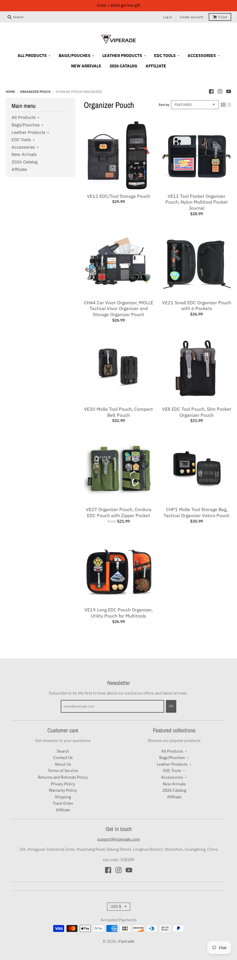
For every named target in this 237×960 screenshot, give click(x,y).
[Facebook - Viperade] (211, 91)
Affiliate (19, 169)
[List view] (229, 104)
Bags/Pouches (26, 125)
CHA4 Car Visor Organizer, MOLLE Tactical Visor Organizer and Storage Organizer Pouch (118, 309)
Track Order (63, 803)
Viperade (126, 941)
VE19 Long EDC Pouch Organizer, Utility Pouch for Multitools (118, 613)
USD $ (115, 906)
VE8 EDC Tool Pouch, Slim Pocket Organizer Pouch (196, 412)
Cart (222, 17)
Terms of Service (63, 770)
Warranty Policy (63, 790)
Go (171, 706)
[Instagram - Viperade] (220, 91)
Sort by (164, 105)
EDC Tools (21, 139)
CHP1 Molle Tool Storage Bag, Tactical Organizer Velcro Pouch (196, 512)
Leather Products (28, 132)
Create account (191, 17)
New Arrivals (24, 154)
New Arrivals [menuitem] (86, 66)
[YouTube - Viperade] (228, 91)
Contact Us (63, 757)
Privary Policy (63, 783)
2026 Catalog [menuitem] (123, 66)
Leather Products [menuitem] (122, 55)
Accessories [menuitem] (202, 55)
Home (10, 92)
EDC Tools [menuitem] (165, 55)
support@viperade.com (118, 839)
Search (63, 751)
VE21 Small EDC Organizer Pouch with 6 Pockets (196, 306)
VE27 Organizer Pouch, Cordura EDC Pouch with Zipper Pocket (118, 512)
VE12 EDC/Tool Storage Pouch (118, 196)
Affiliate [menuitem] (156, 66)
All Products (24, 117)
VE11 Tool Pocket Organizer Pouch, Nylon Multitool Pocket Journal (196, 202)
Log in (167, 17)
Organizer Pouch (35, 92)
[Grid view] (223, 104)
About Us (63, 764)
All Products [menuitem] (32, 55)
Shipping (63, 796)
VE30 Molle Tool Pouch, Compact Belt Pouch (118, 412)
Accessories (23, 147)
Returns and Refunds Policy (63, 777)
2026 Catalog (25, 162)
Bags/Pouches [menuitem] (74, 55)
